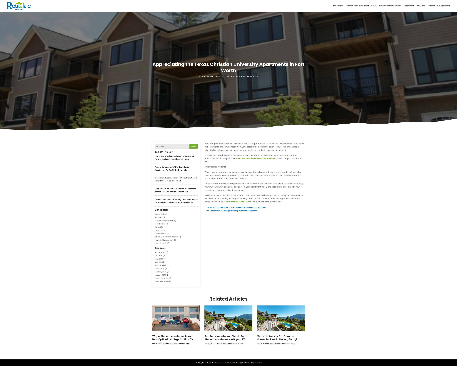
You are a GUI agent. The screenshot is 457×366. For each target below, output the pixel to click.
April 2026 (159, 265)
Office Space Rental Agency (166, 237)
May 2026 (159, 262)
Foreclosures (160, 224)
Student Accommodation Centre (361, 5)
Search (193, 146)
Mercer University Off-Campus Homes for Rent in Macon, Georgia (277, 338)
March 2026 (159, 268)
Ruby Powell (207, 76)
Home (157, 227)
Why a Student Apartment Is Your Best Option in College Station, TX (172, 338)
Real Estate (338, 5)
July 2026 (158, 255)
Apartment (408, 5)
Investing (421, 5)
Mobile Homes (160, 233)
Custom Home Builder (164, 220)
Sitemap (258, 362)
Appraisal (158, 217)
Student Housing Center (439, 5)
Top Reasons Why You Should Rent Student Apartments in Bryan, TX (225, 338)
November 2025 (161, 281)
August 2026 (160, 252)
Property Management (390, 5)
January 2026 (160, 275)
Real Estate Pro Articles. (224, 362)
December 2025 (161, 278)
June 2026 (159, 259)
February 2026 (160, 272)
